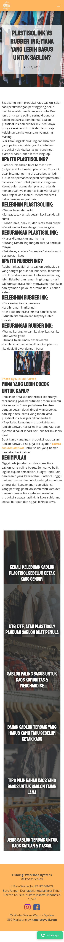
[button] (58, 5)
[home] (5, 5)
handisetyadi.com (44, 920)
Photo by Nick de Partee (19, 379)
